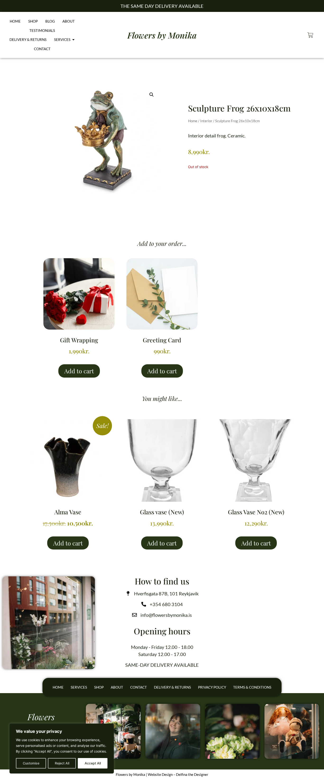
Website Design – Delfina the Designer (178, 774)
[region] (61, 748)
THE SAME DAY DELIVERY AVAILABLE (162, 6)
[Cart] (310, 35)
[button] (151, 94)
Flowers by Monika (162, 35)
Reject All (62, 763)
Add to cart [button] (79, 371)
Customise (31, 763)
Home (192, 121)
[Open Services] (73, 39)
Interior (206, 121)
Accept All (93, 763)
